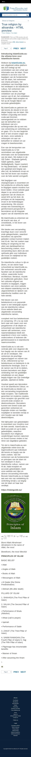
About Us (15, 714)
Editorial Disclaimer (15, 733)
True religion (14, 33)
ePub (17, 42)
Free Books (15, 700)
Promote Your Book (15, 708)
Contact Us (15, 717)
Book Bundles (15, 703)
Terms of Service (15, 727)
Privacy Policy (15, 729)
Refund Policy (15, 730)
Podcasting (15, 706)
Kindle (21, 42)
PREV (16, 48)
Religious (8, 33)
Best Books (15, 701)
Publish (15, 705)
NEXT (23, 48)
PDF (14, 42)
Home (3, 33)
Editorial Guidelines (15, 732)
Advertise (15, 735)
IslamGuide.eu (18, 63)
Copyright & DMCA (15, 725)
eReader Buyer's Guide (15, 716)
